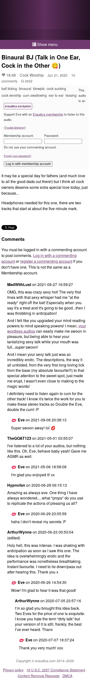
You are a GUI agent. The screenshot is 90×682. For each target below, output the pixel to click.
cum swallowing (35, 95)
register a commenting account (46, 261)
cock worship (11, 95)
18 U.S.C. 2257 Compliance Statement (55, 669)
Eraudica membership (48, 114)
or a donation (45, 34)
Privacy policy (13, 669)
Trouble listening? (15, 127)
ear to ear (56, 95)
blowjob (39, 88)
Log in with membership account (28, 164)
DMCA (67, 675)
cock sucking (56, 88)
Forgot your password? (17, 156)
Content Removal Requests (39, 675)
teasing (71, 95)
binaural (25, 88)
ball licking (9, 88)
